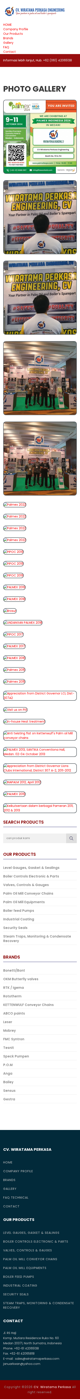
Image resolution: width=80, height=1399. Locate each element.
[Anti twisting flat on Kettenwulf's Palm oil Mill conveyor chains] (40, 735)
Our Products (13, 34)
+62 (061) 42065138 (57, 60)
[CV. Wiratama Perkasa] (34, 11)
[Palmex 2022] (40, 217)
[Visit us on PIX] (15, 709)
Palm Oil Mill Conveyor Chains (28, 893)
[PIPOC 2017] (13, 634)
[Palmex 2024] (40, 136)
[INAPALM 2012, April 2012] (22, 782)
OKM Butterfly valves (20, 979)
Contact (9, 52)
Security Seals (15, 928)
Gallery (8, 43)
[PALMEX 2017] (14, 646)
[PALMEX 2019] (14, 587)
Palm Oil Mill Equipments (24, 902)
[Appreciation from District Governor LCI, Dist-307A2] (40, 695)
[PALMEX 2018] (14, 599)
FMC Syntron (13, 1039)
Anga (7, 1073)
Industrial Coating (18, 919)
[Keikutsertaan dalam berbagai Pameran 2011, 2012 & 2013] (40, 808)
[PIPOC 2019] (13, 551)
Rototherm (12, 996)
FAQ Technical (16, 1197)
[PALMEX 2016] (14, 658)
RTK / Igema (13, 987)
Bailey (8, 1082)
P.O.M (8, 1065)
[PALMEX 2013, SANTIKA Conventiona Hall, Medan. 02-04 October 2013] (40, 751)
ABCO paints (14, 1013)
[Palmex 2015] (14, 669)
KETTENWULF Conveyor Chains (28, 1005)
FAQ (6, 47)
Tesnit (8, 1047)
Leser (7, 1022)
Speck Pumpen (16, 1056)
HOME (7, 25)
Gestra (9, 1099)
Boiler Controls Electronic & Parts (31, 876)
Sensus (9, 1090)
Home (8, 1162)
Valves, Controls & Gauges (26, 885)
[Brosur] (10, 610)
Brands (8, 38)
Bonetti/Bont (14, 970)
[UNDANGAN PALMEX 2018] (22, 622)
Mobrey (9, 1030)
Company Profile (15, 29)
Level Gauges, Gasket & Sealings (31, 867)
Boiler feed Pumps (18, 910)
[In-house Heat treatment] (24, 721)
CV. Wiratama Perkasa (52, 1387)
